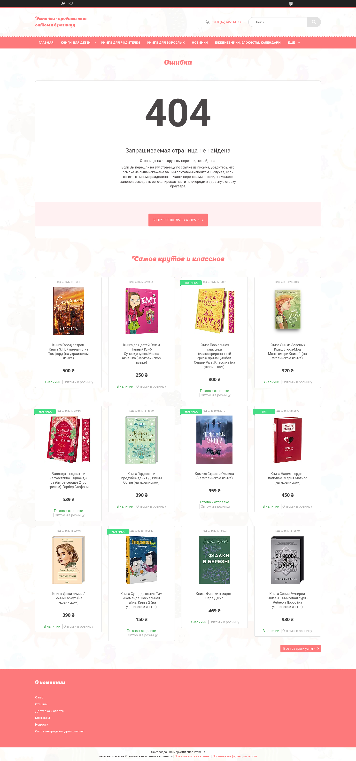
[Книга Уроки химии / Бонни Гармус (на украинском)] (68, 560)
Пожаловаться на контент (193, 756)
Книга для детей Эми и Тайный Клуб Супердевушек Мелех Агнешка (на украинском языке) (141, 353)
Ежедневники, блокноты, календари (248, 42)
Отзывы (41, 704)
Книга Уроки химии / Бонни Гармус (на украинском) (68, 598)
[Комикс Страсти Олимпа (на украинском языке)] (214, 440)
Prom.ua (199, 752)
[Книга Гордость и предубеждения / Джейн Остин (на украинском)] (141, 440)
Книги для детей (76, 42)
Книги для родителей (120, 42)
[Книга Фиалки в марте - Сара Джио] (214, 560)
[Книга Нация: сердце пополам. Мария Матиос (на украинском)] (288, 440)
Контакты (42, 718)
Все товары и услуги (299, 648)
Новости (41, 724)
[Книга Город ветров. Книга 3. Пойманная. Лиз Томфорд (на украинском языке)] (68, 311)
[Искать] (314, 22)
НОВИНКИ (200, 42)
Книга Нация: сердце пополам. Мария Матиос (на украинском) (287, 478)
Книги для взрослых (166, 42)
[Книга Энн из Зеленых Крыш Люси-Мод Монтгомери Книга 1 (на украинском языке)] (288, 311)
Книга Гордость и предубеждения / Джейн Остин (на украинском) (141, 478)
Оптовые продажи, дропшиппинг (59, 731)
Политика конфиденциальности (235, 756)
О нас (39, 697)
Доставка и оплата (49, 711)
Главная (46, 42)
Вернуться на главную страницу (178, 220)
